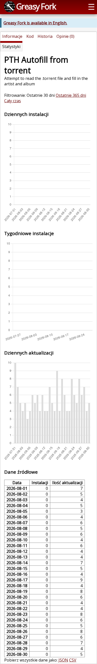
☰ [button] (91, 6)
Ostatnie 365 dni (71, 95)
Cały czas (12, 100)
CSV (72, 660)
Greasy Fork (36, 6)
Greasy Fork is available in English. (35, 23)
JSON (63, 660)
